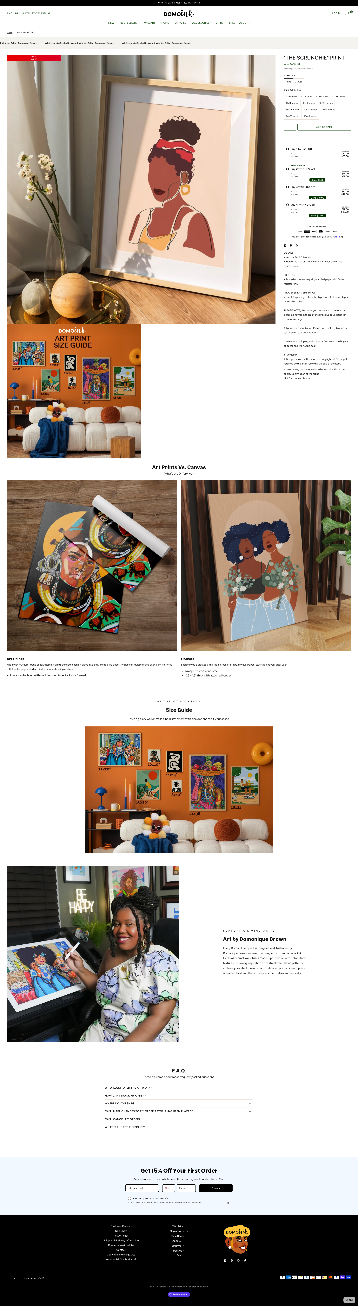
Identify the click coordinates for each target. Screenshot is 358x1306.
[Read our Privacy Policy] (228, 1202)
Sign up (216, 1188)
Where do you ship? (119, 1103)
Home (165, 22)
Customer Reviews (121, 1226)
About (243, 22)
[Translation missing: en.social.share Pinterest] (297, 245)
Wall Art (149, 22)
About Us (177, 1250)
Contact (121, 1249)
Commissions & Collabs (121, 1245)
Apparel (180, 22)
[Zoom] (269, 60)
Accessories (200, 22)
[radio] (317, 152)
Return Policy (121, 1235)
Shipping (288, 68)
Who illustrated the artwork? (128, 1087)
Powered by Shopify (198, 1286)
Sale (232, 22)
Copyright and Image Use (121, 1254)
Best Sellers (128, 22)
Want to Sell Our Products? (121, 1259)
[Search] (344, 13)
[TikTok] (247, 1260)
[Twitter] (234, 1260)
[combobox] (168, 1188)
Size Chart (121, 1230)
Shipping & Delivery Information (121, 1240)
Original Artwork (179, 1231)
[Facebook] (227, 1260)
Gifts (219, 22)
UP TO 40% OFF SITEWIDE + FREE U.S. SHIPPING (179, 3)
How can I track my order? (125, 1095)
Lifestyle (177, 1245)
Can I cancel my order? (122, 1119)
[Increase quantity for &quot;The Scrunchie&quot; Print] (294, 127)
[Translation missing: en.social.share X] (291, 245)
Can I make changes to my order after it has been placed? (149, 1111)
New (111, 22)
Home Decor (177, 1236)
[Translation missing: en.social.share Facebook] (285, 245)
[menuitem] (112, 22)
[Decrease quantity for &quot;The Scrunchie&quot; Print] (286, 127)
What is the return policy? (125, 1127)
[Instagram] (240, 1260)
